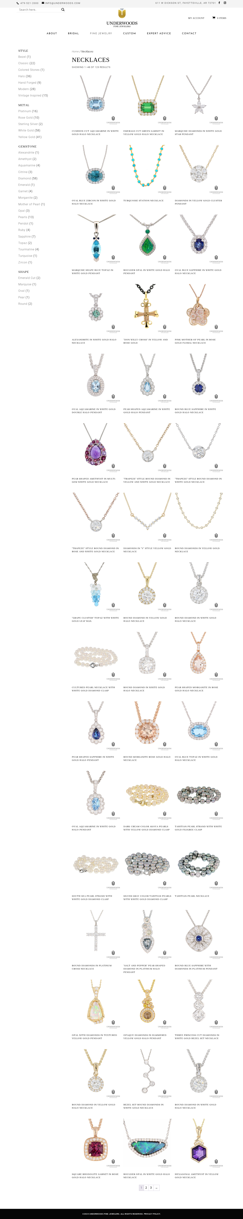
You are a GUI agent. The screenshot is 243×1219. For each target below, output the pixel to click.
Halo (21, 76)
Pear (21, 297)
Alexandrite (26, 152)
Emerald (24, 185)
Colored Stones (29, 70)
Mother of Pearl (29, 204)
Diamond (24, 178)
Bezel (22, 56)
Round (22, 303)
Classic (23, 63)
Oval (21, 290)
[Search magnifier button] (62, 9)
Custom (129, 33)
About (52, 33)
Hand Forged (27, 82)
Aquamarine (26, 165)
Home (75, 51)
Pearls (22, 217)
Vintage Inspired (29, 95)
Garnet (23, 191)
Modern (23, 89)
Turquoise (25, 255)
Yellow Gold (26, 137)
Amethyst (25, 159)
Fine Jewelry (101, 33)
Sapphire (24, 236)
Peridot (23, 223)
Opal (21, 210)
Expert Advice (159, 33)
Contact (189, 33)
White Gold (26, 130)
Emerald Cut (27, 278)
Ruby (21, 230)
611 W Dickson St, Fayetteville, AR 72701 (185, 3)
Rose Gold (25, 117)
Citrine (23, 172)
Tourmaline (26, 249)
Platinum (24, 111)
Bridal (73, 33)
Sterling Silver (28, 124)
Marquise (24, 284)
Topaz (22, 243)
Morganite (25, 197)
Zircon (22, 262)
